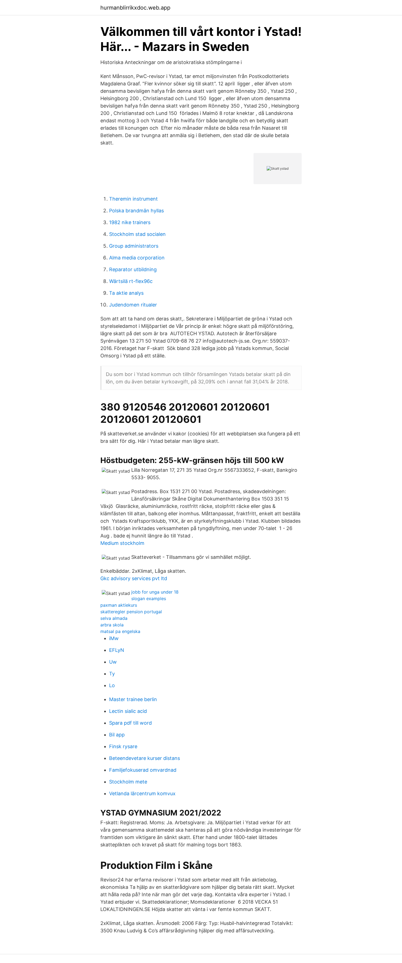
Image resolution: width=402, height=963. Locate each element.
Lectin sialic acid (128, 711)
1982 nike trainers (129, 222)
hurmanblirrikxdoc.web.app (135, 7)
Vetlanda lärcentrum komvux (142, 793)
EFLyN (116, 650)
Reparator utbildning (133, 269)
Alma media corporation (137, 258)
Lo (112, 685)
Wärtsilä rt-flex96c (131, 281)
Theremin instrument (133, 199)
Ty (112, 673)
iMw (114, 638)
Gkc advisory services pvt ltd (133, 578)
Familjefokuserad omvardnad (142, 770)
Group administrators (133, 246)
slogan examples (148, 598)
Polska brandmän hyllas (136, 210)
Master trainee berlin (133, 699)
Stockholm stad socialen (137, 234)
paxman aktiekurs (118, 605)
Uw (113, 662)
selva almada (113, 618)
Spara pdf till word (130, 723)
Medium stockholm (122, 543)
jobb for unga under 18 (155, 592)
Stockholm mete (128, 782)
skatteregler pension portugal (131, 611)
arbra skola (112, 624)
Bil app (117, 735)
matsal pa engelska (120, 631)
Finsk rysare (123, 746)
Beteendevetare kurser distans (144, 758)
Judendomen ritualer (133, 305)
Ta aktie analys (126, 293)
